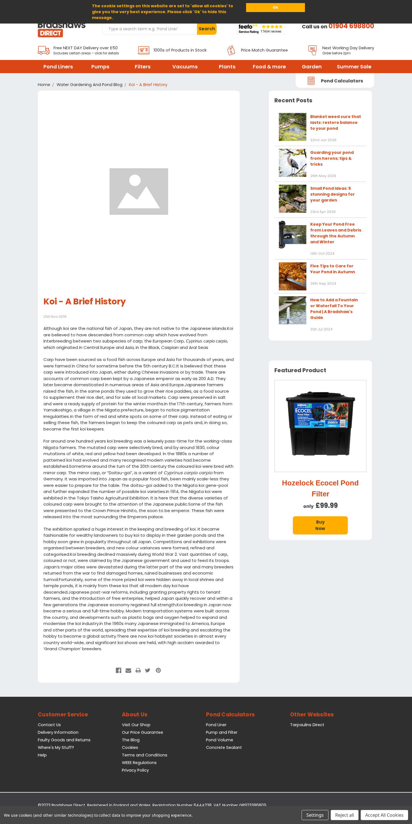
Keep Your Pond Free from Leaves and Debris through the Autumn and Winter (335, 233)
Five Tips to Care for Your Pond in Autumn (332, 269)
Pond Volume (219, 740)
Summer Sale (354, 66)
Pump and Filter (221, 732)
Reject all (344, 815)
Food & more (269, 66)
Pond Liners (58, 66)
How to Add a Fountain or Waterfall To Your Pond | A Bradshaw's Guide (334, 308)
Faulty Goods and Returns (64, 740)
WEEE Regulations (139, 762)
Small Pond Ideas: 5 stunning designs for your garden (332, 194)
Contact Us (49, 725)
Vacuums (185, 66)
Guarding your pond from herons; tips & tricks (332, 158)
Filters (143, 66)
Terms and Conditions (144, 755)
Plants (227, 66)
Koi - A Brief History (84, 301)
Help (42, 755)
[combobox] (150, 28)
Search (207, 29)
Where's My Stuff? (56, 747)
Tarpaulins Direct (307, 725)
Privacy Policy (135, 770)
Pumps (100, 66)
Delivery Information (58, 732)
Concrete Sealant (224, 747)
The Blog (131, 740)
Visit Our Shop (136, 725)
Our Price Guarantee (142, 732)
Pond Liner (216, 725)
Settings (315, 815)
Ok (275, 7)
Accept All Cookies (384, 815)
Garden (312, 66)
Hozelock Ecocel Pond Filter (320, 488)
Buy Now (320, 525)
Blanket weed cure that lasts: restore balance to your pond (335, 122)
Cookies (130, 747)
